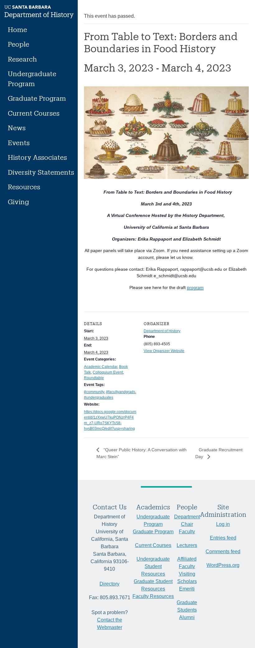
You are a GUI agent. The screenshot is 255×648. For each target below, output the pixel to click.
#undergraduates (98, 397)
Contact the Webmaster (109, 623)
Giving (18, 201)
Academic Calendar (100, 367)
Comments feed (223, 551)
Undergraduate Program (32, 78)
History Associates (37, 157)
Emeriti (187, 588)
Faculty (187, 531)
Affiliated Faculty (187, 562)
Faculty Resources (153, 596)
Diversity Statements (41, 172)
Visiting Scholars (187, 577)
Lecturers (187, 545)
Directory (109, 583)
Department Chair (187, 520)
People (18, 44)
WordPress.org (222, 565)
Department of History (162, 331)
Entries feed (223, 537)
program (195, 287)
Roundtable (94, 378)
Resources (24, 187)
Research (22, 59)
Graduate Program (37, 98)
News (17, 127)
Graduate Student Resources (153, 585)
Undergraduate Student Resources (153, 566)
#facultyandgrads (120, 392)
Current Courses (33, 113)
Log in (223, 524)
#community (94, 392)
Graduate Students (187, 606)
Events (19, 142)
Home (17, 29)
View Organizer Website (164, 351)
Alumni (187, 617)
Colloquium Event (108, 372)
